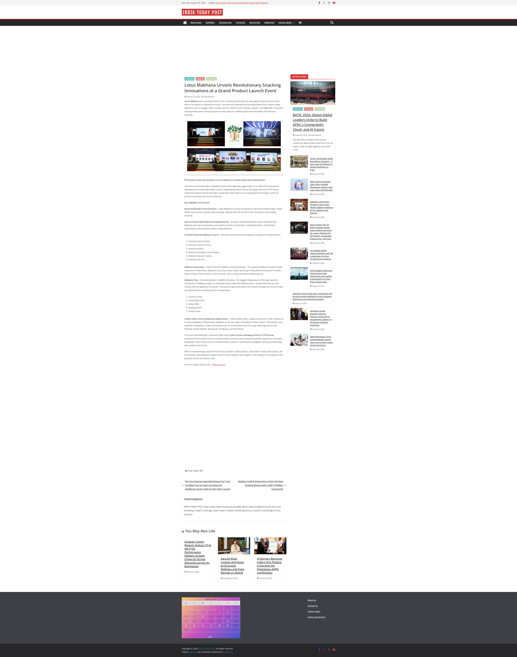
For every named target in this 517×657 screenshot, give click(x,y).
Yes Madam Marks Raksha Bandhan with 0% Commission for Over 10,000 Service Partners (321, 254)
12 (203, 616)
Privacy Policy (314, 611)
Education (254, 22)
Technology (225, 22)
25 (194, 625)
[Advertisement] (258, 46)
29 (227, 625)
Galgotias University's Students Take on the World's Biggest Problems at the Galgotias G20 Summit (242, 3)
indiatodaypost (208, 96)
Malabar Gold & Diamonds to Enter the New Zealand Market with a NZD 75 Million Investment (260, 485)
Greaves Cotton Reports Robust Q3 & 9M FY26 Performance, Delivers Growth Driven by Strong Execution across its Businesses (197, 554)
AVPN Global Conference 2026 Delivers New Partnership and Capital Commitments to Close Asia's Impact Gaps (321, 276)
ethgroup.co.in (219, 364)
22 (227, 621)
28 (219, 625)
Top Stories (211, 79)
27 (211, 625)
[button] (293, 23)
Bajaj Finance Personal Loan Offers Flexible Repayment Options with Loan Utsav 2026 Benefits (321, 185)
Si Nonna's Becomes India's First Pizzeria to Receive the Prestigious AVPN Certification (269, 565)
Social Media (285, 22)
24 (186, 625)
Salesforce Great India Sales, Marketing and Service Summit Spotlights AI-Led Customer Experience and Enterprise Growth (312, 296)
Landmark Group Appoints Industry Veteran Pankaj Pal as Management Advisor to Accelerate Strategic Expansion (321, 318)
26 (203, 625)
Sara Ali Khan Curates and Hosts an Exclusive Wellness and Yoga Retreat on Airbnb (232, 565)
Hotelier (240, 22)
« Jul (210, 636)
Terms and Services (316, 617)
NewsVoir (269, 22)
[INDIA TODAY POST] (185, 22)
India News (195, 22)
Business (210, 22)
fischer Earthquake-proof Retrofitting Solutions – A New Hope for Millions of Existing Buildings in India (321, 164)
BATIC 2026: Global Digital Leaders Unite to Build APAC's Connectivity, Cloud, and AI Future (312, 122)
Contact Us (313, 605)
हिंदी (300, 22)
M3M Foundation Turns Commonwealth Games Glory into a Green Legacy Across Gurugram (321, 340)
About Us (312, 600)
